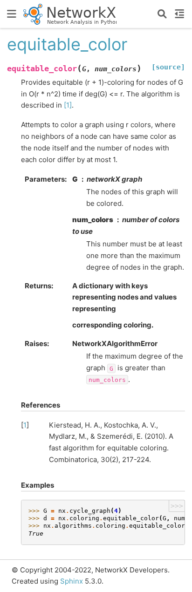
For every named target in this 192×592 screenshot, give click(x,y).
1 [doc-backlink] (25, 425)
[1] (68, 105)
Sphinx (71, 581)
